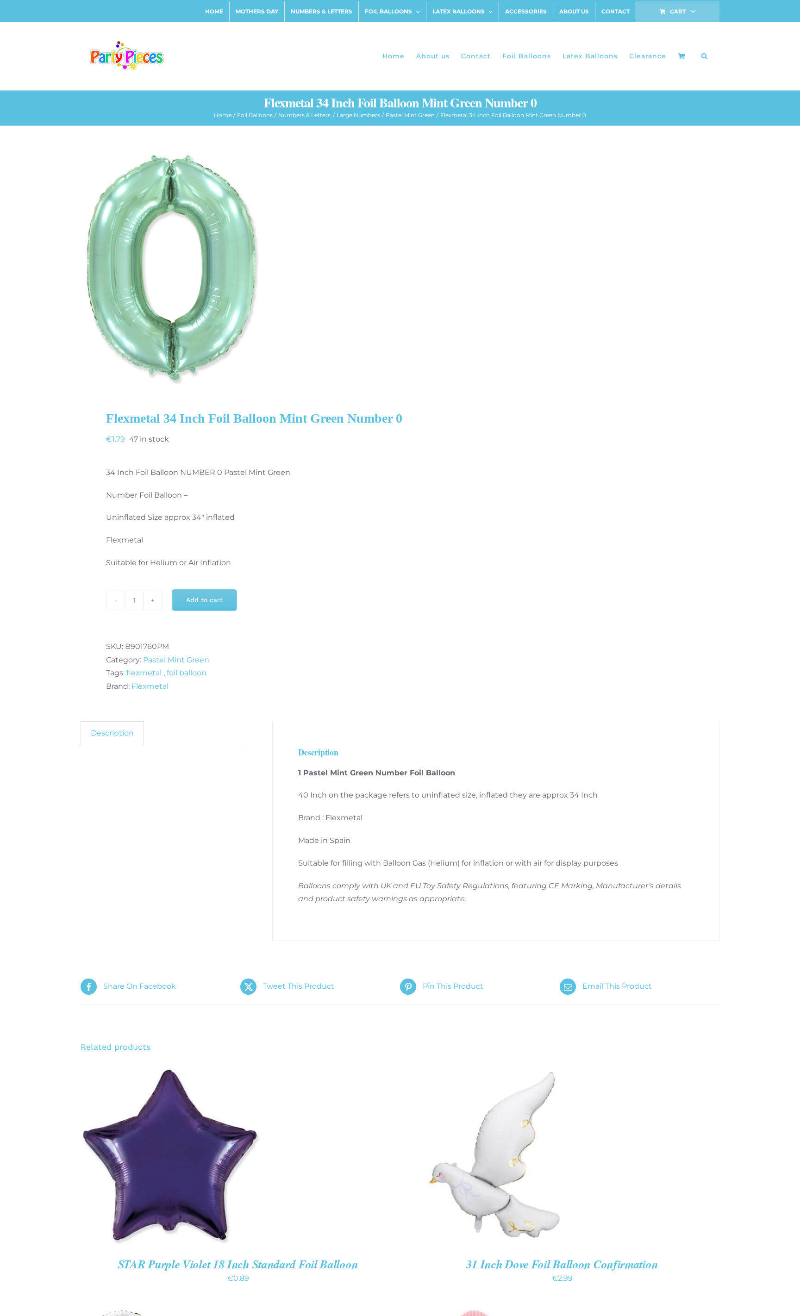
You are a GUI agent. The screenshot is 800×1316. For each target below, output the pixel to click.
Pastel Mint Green (176, 659)
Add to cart (204, 600)
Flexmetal (150, 686)
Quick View (203, 1156)
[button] (704, 56)
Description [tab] (112, 733)
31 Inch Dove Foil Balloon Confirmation (562, 1264)
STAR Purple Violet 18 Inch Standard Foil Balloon (238, 1264)
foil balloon (186, 672)
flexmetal (144, 672)
